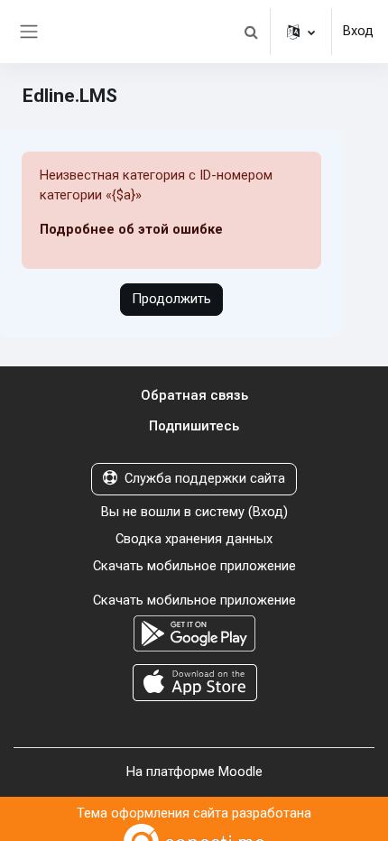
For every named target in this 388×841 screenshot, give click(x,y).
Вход (358, 31)
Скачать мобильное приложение (194, 566)
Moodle (240, 771)
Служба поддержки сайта (205, 478)
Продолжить (171, 299)
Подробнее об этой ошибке (131, 229)
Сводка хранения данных (194, 539)
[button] (251, 31)
